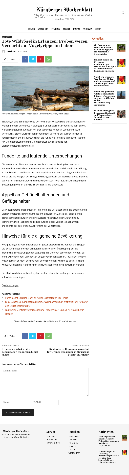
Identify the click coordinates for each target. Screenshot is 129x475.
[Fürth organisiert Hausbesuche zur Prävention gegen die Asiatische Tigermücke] (121, 48)
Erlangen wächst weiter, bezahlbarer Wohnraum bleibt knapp (20, 352)
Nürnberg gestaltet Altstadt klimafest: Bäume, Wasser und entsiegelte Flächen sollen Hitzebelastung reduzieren (104, 98)
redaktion (11, 51)
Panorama (7, 37)
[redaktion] (4, 51)
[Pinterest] (40, 59)
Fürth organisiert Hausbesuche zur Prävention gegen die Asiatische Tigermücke (103, 49)
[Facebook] (25, 59)
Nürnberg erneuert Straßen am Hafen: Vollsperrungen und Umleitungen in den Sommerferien (104, 81)
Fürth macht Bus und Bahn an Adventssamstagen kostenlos (36, 297)
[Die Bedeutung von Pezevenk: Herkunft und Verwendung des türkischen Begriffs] (121, 114)
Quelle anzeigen (10, 285)
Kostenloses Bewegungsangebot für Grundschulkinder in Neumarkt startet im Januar (68, 352)
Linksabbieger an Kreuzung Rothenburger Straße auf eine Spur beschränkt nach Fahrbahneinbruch (105, 65)
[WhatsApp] (48, 59)
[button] (123, 12)
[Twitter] (32, 59)
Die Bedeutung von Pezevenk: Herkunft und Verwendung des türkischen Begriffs (104, 115)
